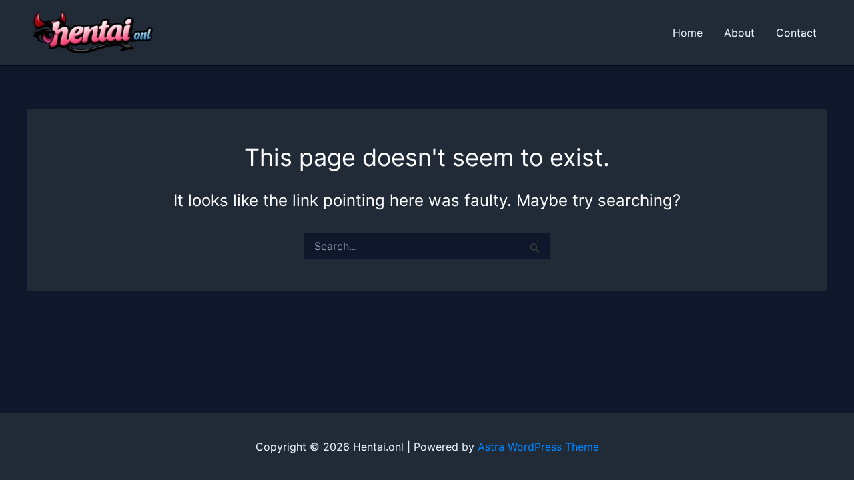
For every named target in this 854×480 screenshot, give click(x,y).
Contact (796, 32)
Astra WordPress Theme (538, 446)
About (739, 32)
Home (688, 32)
